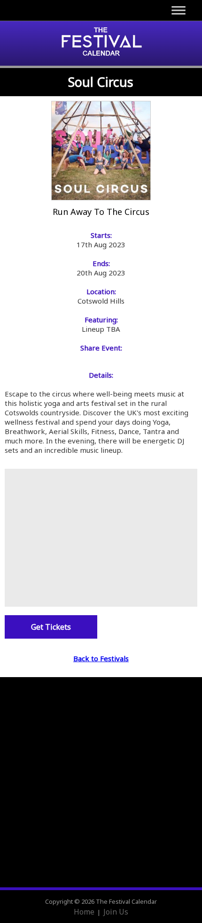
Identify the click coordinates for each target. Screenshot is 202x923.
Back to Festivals (101, 658)
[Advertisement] (101, 536)
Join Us (115, 912)
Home (84, 912)
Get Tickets (51, 627)
